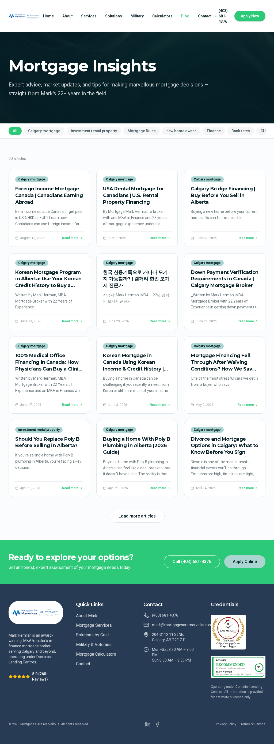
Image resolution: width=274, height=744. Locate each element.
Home (48, 16)
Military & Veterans (94, 644)
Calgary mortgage (44, 131)
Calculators (162, 16)
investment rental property (94, 131)
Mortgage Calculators (96, 654)
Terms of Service (253, 724)
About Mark (86, 615)
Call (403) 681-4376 (192, 561)
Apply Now (250, 16)
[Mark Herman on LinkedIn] (147, 724)
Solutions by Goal (92, 634)
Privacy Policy (226, 724)
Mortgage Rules (142, 131)
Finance (214, 131)
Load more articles (137, 516)
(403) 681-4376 (223, 16)
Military (137, 16)
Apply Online (245, 561)
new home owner (181, 131)
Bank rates (240, 131)
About (67, 16)
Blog (185, 16)
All (15, 131)
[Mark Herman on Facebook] (157, 724)
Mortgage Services (94, 625)
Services (89, 16)
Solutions (113, 16)
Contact (204, 16)
